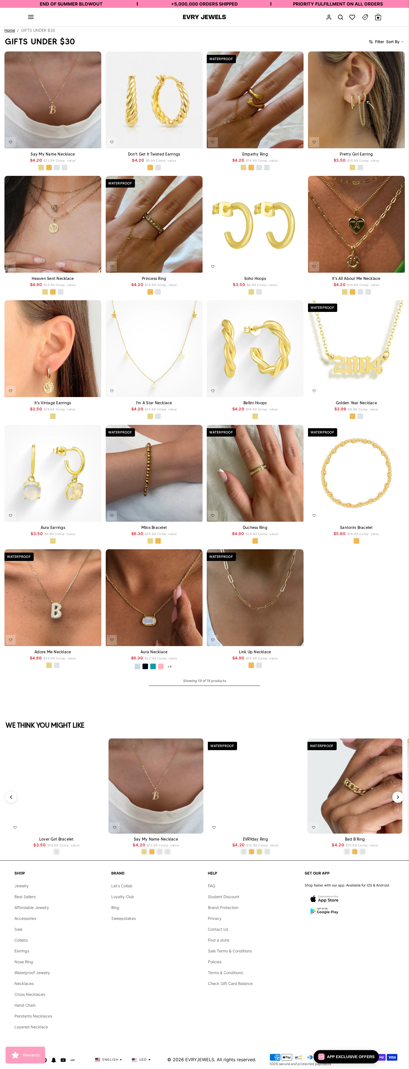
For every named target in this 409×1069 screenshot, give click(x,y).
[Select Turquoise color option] (152, 666)
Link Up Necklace (255, 651)
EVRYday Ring (255, 839)
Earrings (21, 951)
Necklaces (24, 983)
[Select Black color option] (145, 666)
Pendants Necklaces (33, 1016)
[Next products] (397, 797)
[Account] (328, 17)
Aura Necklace (154, 651)
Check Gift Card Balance (230, 983)
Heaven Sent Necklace (53, 278)
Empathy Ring (255, 153)
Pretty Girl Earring (356, 153)
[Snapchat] (53, 1059)
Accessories (25, 918)
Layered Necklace (31, 1026)
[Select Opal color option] (137, 666)
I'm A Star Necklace (154, 402)
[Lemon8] (72, 1059)
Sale (18, 929)
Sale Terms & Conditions (230, 951)
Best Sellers (25, 896)
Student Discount (223, 896)
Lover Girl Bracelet (56, 839)
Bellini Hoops (255, 402)
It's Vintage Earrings (53, 402)
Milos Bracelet (154, 527)
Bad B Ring (355, 839)
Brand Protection (223, 907)
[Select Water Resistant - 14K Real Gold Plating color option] (41, 167)
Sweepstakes (123, 918)
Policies (214, 961)
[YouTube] (63, 1059)
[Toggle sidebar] (365, 17)
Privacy (214, 918)
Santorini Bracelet (356, 527)
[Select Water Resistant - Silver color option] (56, 167)
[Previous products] (11, 797)
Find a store (218, 940)
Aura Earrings (53, 527)
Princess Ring (154, 278)
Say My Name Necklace (53, 153)
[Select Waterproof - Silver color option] (64, 167)
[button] (31, 17)
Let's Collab (121, 885)
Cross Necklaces (29, 994)
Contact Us (218, 929)
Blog (115, 907)
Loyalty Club (122, 896)
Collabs (21, 940)
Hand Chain (25, 1005)
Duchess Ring (255, 527)
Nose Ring (23, 961)
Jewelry (21, 885)
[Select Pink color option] (160, 666)
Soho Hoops (255, 278)
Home (9, 30)
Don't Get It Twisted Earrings (154, 153)
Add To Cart (82, 140)
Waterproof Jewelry (32, 972)
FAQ (211, 885)
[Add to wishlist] (11, 142)
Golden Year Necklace (356, 402)
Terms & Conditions (225, 972)
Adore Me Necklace (53, 651)
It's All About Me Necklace (356, 278)
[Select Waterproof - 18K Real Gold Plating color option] (49, 167)
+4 (169, 666)
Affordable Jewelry (31, 907)
